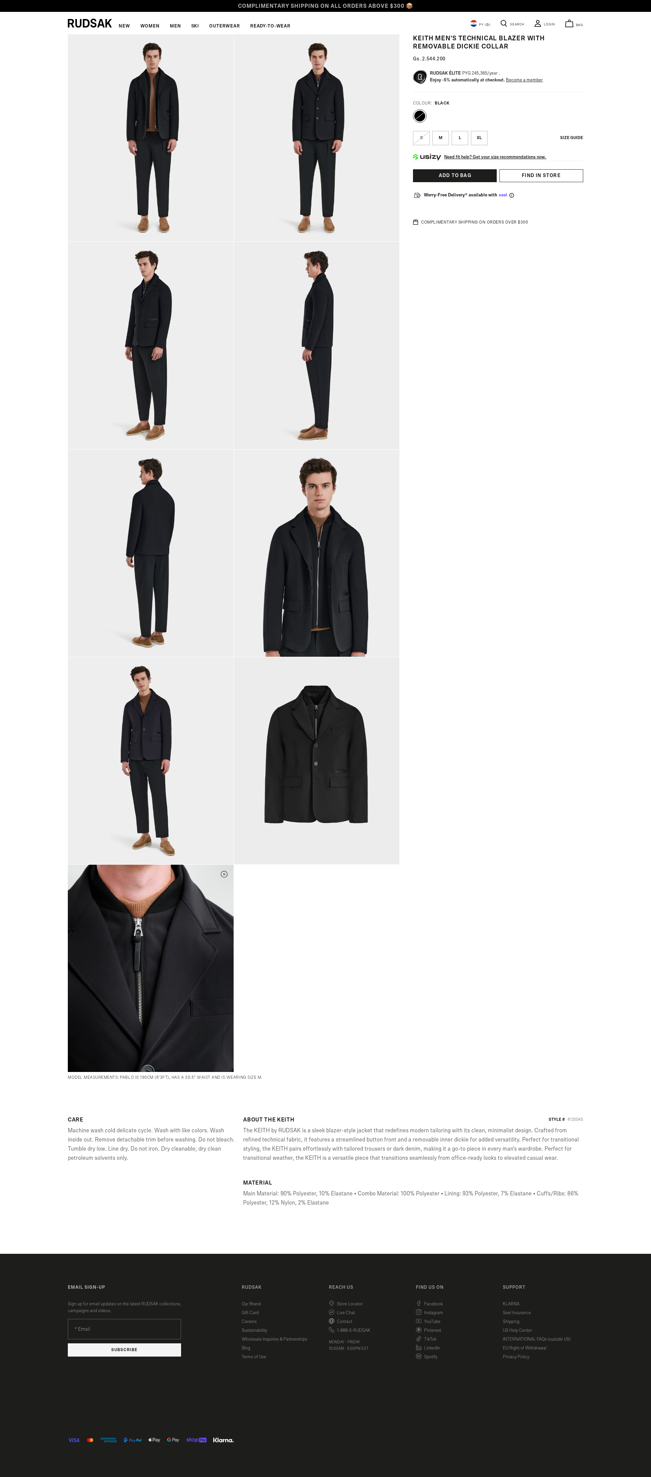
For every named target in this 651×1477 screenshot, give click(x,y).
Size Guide (571, 138)
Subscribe (124, 1350)
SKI (195, 26)
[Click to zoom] (151, 138)
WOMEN (150, 26)
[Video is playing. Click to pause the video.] (224, 874)
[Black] (420, 116)
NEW (124, 26)
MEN (175, 26)
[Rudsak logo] (90, 23)
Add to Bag (455, 175)
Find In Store (541, 175)
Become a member (524, 80)
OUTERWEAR (224, 26)
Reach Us (341, 1287)
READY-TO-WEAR (270, 26)
